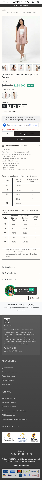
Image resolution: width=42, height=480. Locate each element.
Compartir (35, 298)
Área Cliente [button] (9, 361)
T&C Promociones (8, 415)
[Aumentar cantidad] (11, 133)
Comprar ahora (21, 139)
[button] (6, 2)
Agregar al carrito (27, 134)
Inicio (3, 10)
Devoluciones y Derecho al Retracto (14, 411)
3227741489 (11, 348)
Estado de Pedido (8, 380)
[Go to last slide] (2, 67)
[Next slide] (39, 67)
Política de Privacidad (9, 398)
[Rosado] (6, 95)
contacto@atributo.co (14, 351)
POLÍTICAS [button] (6, 392)
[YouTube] (23, 454)
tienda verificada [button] (10, 427)
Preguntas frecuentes (9, 372)
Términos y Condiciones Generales (14, 419)
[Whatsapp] (27, 454)
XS (4, 106)
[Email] (30, 454)
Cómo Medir (12, 111)
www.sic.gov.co (7, 384)
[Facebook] (11, 454)
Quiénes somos (7, 368)
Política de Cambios (9, 407)
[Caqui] (14, 95)
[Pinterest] (19, 454)
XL (24, 106)
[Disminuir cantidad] (4, 133)
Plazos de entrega (8, 376)
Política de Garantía (9, 402)
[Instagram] (15, 454)
